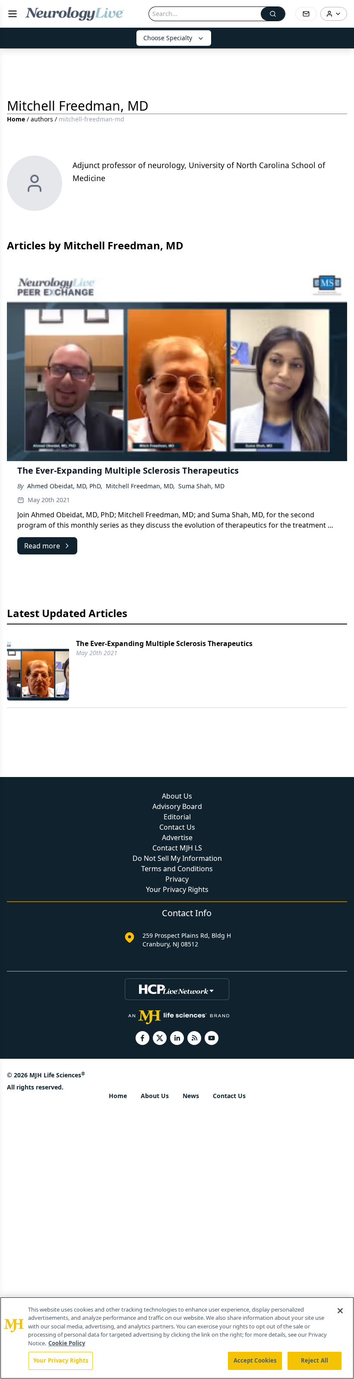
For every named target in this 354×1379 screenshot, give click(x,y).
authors (42, 119)
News (191, 1096)
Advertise (177, 837)
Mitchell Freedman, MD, (140, 486)
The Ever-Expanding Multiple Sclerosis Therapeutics (164, 643)
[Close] (340, 1310)
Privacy (177, 879)
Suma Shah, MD (201, 486)
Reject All (314, 1360)
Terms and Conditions (177, 868)
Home (16, 119)
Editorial (177, 817)
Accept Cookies (255, 1360)
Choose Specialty (167, 38)
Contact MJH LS (177, 848)
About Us (177, 796)
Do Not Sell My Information (177, 858)
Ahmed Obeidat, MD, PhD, (64, 486)
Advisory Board (177, 806)
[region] (177, 1338)
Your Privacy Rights (177, 889)
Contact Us (177, 827)
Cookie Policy (66, 1343)
